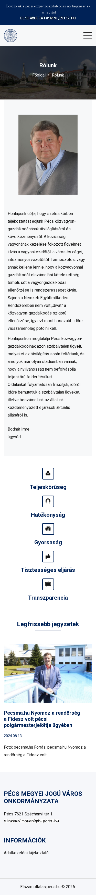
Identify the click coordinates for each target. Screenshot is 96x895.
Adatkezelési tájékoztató (26, 852)
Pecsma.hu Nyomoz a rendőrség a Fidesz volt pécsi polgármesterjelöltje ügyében (42, 719)
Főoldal (39, 75)
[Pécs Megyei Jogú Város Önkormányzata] (10, 35)
